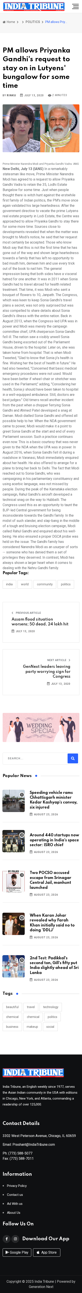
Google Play (18, 1252)
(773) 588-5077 (20, 1153)
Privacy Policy (17, 1186)
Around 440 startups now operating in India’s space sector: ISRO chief (54, 840)
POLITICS (33, 22)
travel (31, 1007)
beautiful (12, 1007)
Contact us (15, 1195)
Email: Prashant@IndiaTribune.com (29, 1144)
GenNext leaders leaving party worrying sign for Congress (46, 672)
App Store (48, 1252)
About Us (13, 1212)
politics (52, 1017)
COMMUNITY (45, 584)
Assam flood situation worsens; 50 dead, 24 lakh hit (40, 622)
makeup (32, 1026)
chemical (12, 1017)
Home (10, 22)
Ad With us (15, 1203)
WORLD (25, 584)
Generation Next (41, 1287)
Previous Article (28, 612)
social (50, 1026)
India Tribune (44, 1281)
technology (50, 1007)
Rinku (11, 95)
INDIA (9, 584)
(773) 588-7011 (22, 1158)
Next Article (57, 660)
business (12, 1026)
